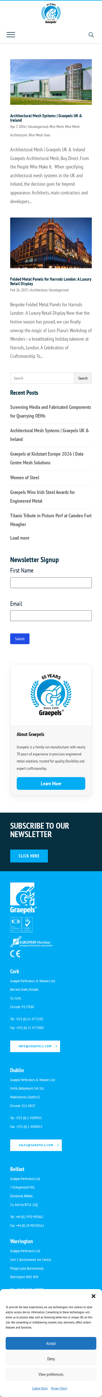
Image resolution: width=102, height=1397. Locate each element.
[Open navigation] (11, 34)
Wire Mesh (56, 126)
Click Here (29, 856)
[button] (93, 1296)
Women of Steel (24, 477)
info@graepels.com (35, 1046)
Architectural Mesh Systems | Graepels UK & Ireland (46, 118)
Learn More (51, 783)
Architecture (38, 289)
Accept (51, 1343)
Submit (20, 638)
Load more (19, 538)
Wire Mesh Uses (39, 135)
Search (83, 378)
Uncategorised (38, 126)
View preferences (51, 1374)
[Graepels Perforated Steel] (51, 13)
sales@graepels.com (36, 1145)
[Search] (90, 34)
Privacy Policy (59, 1388)
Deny (51, 1358)
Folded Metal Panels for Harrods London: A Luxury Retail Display (50, 281)
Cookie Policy (40, 1388)
